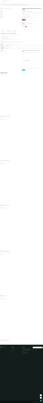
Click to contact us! (3, 40)
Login (38, 0)
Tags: (22, 24)
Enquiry (24, 19)
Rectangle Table (11, 4)
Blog (14, 2)
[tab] (3, 31)
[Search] (41, 347)
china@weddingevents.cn (4, 0)
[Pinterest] (36, 350)
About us (23, 2)
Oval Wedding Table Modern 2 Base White (5, 251)
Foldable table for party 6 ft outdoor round (5, 205)
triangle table (27, 24)
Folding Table (2, 115)
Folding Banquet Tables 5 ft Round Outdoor (5, 116)
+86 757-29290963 (10, 0)
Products (17, 2)
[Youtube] (33, 350)
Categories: (23, 23)
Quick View (1, 75)
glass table (25, 24)
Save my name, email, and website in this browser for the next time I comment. (32, 68)
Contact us (26, 2)
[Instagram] (34, 350)
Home (1, 4)
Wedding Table (7, 4)
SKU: (22, 22)
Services (20, 2)
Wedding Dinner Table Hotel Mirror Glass (5, 340)
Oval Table (2, 250)
